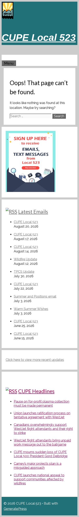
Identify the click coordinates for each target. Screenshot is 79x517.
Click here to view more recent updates (35, 360)
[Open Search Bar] (4, 57)
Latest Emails (33, 211)
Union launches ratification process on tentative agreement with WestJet (42, 415)
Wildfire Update (25, 259)
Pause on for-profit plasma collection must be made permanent (41, 403)
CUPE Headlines (36, 391)
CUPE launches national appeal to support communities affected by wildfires (39, 479)
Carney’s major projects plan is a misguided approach (37, 466)
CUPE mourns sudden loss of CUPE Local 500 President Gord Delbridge (40, 454)
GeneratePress (15, 509)
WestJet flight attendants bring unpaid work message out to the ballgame (42, 442)
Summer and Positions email (35, 296)
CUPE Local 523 (39, 37)
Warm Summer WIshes (31, 309)
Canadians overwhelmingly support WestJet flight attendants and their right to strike (43, 429)
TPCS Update (24, 272)
